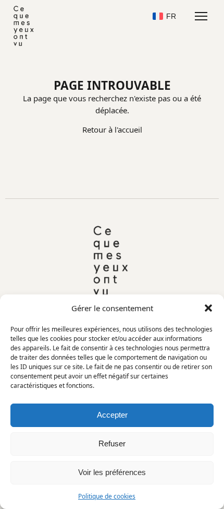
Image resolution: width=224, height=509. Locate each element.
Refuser (112, 443)
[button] (208, 308)
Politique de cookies (106, 496)
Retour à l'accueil (112, 129)
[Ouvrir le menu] (201, 16)
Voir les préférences (112, 472)
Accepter (112, 414)
